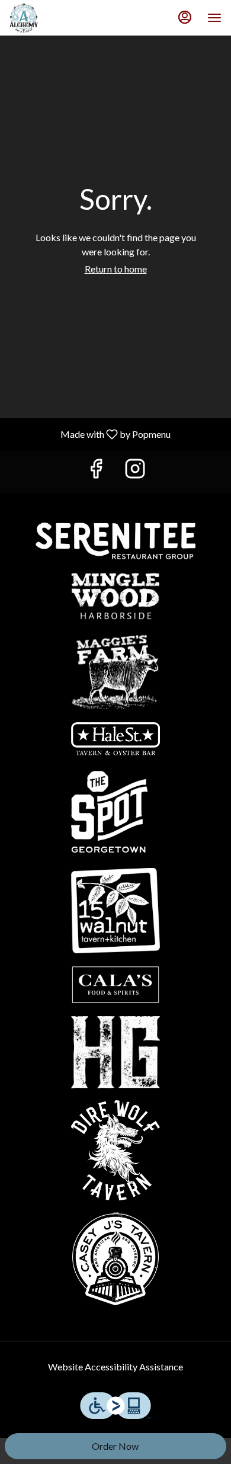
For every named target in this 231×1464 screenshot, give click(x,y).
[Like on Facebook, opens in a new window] (96, 471)
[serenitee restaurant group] (115, 539)
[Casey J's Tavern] (115, 1257)
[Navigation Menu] (214, 18)
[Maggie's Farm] (115, 669)
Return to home (116, 268)
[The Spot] (115, 810)
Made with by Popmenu (90, 433)
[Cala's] (115, 983)
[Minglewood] (115, 594)
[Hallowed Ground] (115, 1050)
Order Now (115, 1446)
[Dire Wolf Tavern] (115, 1148)
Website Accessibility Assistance (115, 1366)
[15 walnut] (115, 909)
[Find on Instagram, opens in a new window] (135, 471)
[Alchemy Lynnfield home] (62, 18)
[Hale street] (115, 737)
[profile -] (185, 17)
